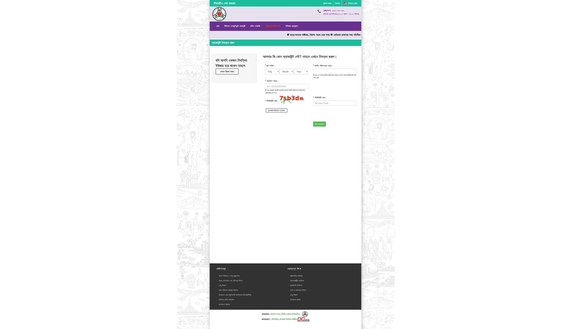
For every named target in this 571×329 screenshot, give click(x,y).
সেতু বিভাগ (222, 285)
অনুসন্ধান (320, 124)
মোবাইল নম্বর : (273, 81)
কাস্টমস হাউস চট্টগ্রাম (226, 299)
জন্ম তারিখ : (271, 66)
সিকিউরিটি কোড (271, 101)
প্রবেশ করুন (327, 3)
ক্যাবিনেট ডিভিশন (296, 285)
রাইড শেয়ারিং (255, 26)
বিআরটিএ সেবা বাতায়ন (224, 3)
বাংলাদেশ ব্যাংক (295, 299)
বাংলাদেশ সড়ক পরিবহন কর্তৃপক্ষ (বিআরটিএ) (285, 314)
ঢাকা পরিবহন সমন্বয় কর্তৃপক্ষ (228, 290)
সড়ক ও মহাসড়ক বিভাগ (298, 290)
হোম (217, 26)
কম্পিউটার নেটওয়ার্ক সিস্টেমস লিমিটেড (284, 319)
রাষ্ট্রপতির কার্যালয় (296, 276)
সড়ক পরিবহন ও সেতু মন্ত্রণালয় (229, 276)
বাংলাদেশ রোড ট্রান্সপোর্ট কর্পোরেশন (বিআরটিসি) (235, 295)
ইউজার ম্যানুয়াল (292, 26)
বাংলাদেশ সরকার (224, 304)
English (352, 3)
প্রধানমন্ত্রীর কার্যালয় (297, 280)
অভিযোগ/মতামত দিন (273, 26)
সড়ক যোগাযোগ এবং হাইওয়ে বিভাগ (231, 280)
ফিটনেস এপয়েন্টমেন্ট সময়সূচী (235, 26)
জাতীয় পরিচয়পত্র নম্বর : (324, 66)
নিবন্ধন (337, 3)
